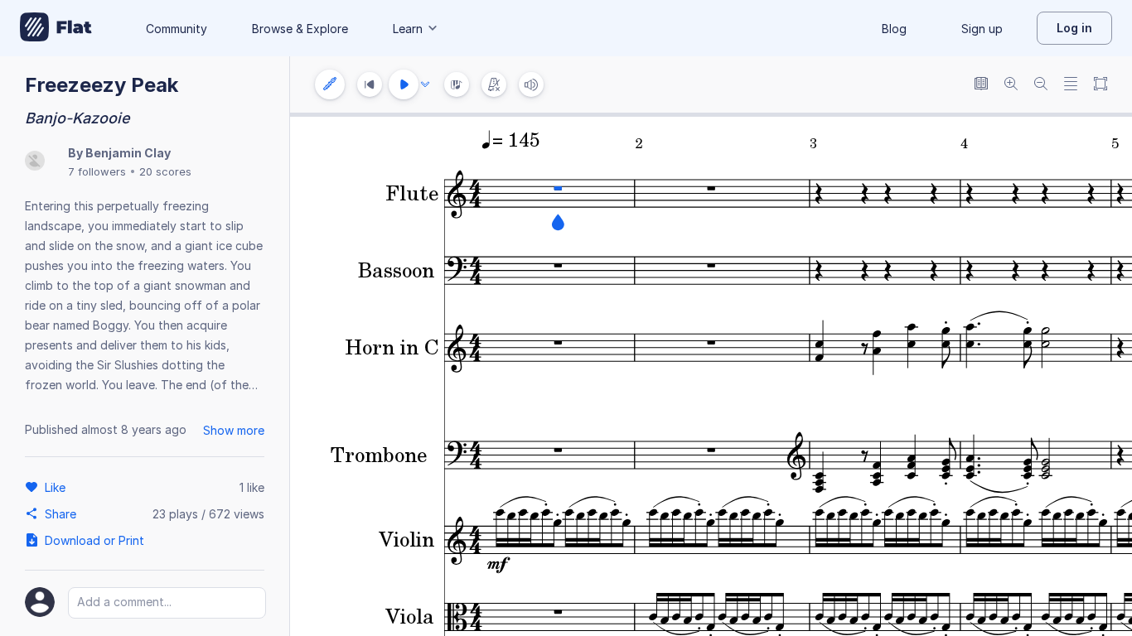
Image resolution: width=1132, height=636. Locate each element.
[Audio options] (425, 84)
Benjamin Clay (128, 153)
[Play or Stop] (403, 84)
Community (176, 29)
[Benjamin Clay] (35, 162)
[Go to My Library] (56, 28)
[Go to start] (369, 84)
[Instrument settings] (330, 84)
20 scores (165, 171)
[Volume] (531, 84)
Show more (233, 430)
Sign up (982, 29)
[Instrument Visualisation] (456, 84)
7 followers (97, 171)
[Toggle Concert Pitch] (981, 85)
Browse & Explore (300, 29)
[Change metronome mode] (493, 84)
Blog (894, 29)
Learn (408, 29)
